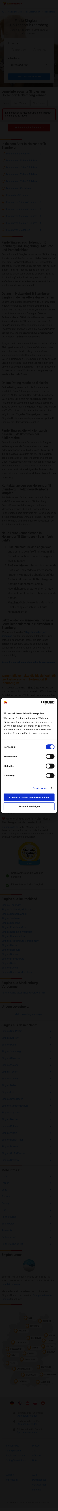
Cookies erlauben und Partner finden (29, 797)
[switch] (50, 756)
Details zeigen (40, 788)
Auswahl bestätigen (29, 806)
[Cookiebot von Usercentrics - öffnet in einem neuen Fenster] (41, 702)
